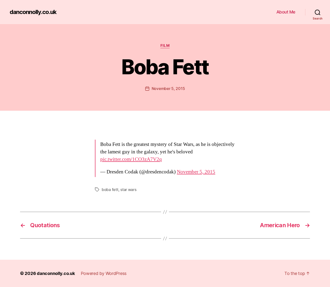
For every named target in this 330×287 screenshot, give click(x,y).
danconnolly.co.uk (33, 12)
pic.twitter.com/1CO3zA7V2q (131, 159)
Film (165, 45)
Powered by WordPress (104, 273)
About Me (285, 11)
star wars (128, 189)
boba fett (110, 189)
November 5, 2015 (168, 88)
